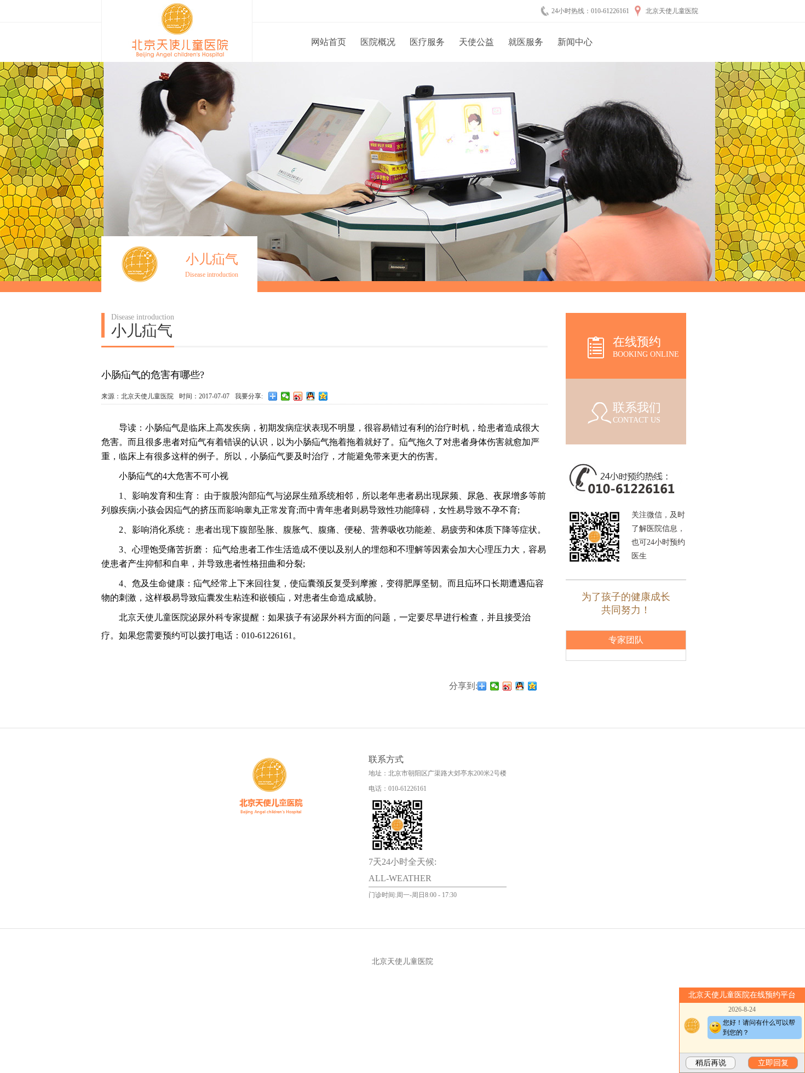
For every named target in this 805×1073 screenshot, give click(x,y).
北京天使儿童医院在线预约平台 (742, 995)
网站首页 (328, 42)
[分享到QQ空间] (323, 396)
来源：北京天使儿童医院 (137, 396)
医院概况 (377, 42)
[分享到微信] (285, 396)
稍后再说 (710, 1063)
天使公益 (476, 42)
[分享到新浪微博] (298, 396)
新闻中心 (575, 42)
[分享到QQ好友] (310, 396)
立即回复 (773, 1063)
